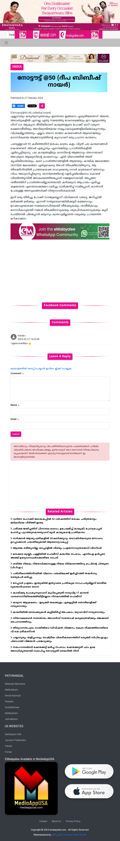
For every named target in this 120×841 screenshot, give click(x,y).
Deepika (9, 701)
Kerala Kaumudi (13, 695)
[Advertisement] (60, 269)
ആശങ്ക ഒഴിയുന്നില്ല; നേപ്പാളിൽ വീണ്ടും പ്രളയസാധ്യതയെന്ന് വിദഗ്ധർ (57, 548)
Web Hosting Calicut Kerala (72, 834)
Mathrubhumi (11, 689)
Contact (43, 821)
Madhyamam (11, 713)
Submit (15, 434)
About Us (56, 821)
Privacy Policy (73, 821)
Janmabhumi (11, 719)
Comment (16, 373)
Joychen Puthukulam (15, 740)
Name (14, 405)
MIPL (54, 834)
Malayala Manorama (15, 683)
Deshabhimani (12, 707)
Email (13, 419)
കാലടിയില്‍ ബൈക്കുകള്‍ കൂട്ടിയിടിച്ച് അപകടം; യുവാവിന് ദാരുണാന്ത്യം (58, 612)
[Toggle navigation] (6, 43)
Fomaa (8, 752)
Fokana (8, 746)
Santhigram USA (13, 734)
